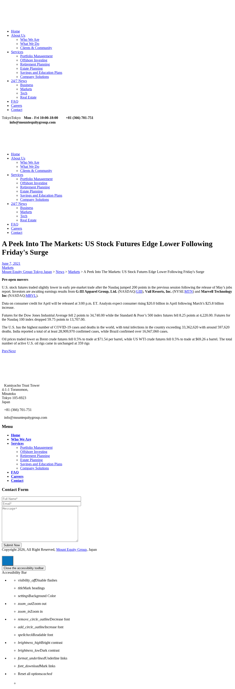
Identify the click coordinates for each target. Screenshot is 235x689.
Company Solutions (34, 77)
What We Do (29, 44)
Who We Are (29, 39)
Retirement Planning (35, 64)
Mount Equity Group (71, 549)
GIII (139, 291)
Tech (23, 93)
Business (26, 85)
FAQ (14, 101)
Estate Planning (31, 68)
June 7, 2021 (11, 263)
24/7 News (19, 81)
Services (17, 52)
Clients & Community (36, 48)
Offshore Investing (33, 60)
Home (15, 31)
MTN (189, 291)
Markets (26, 89)
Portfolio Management (36, 56)
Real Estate (28, 97)
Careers (16, 105)
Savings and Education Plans (41, 72)
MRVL (31, 296)
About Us (18, 35)
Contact (16, 110)
